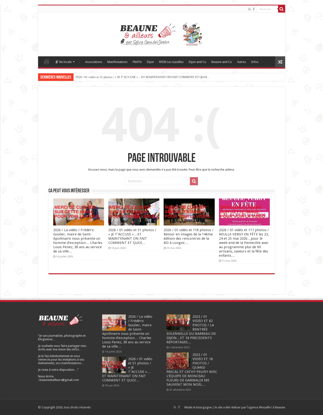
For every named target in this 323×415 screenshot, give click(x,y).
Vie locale (65, 62)
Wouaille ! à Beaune (272, 407)
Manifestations (117, 62)
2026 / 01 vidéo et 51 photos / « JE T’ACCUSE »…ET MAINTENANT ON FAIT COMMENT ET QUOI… (142, 77)
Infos (254, 62)
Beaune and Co (221, 62)
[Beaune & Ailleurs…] (161, 33)
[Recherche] (281, 9)
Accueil (46, 61)
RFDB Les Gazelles (171, 62)
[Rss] (249, 9)
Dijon (150, 62)
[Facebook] (253, 9)
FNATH (137, 62)
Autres (241, 62)
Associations (93, 62)
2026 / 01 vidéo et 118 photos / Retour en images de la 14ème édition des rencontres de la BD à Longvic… (189, 236)
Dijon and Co (197, 62)
